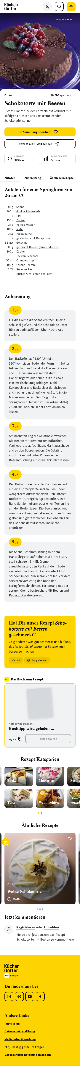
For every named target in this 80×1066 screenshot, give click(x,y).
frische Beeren (25, 265)
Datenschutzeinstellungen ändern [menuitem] (27, 1055)
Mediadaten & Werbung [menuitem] (20, 1039)
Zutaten (9, 178)
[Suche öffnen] (59, 6)
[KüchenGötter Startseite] (11, 6)
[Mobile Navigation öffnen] (71, 6)
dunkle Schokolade (28, 211)
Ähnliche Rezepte (62, 178)
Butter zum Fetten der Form (34, 274)
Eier (18, 216)
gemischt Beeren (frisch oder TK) (37, 247)
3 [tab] (42, 909)
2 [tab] (41, 813)
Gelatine (21, 242)
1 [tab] (38, 813)
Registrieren (25, 927)
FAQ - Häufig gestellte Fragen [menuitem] (24, 1047)
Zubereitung (32, 178)
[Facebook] (40, 996)
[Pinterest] (19, 996)
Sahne (20, 207)
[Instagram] (8, 996)
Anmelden (51, 927)
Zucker (20, 220)
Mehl (19, 229)
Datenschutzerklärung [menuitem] (19, 1031)
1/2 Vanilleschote (27, 256)
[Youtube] (29, 996)
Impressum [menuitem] (12, 1023)
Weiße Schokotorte (24, 891)
